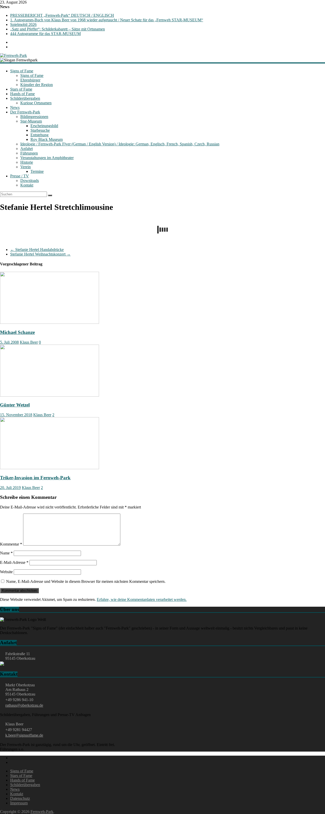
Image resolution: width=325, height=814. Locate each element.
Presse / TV (19, 176)
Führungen (29, 153)
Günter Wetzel (15, 405)
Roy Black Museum (46, 139)
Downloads (29, 180)
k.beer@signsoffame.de (24, 735)
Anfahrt (26, 148)
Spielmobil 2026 (23, 24)
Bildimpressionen (34, 116)
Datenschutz (20, 798)
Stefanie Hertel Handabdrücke (37, 249)
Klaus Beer (29, 342)
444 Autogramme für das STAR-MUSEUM (45, 33)
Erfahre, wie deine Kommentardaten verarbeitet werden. (142, 599)
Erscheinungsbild (44, 126)
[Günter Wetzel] (49, 395)
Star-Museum (31, 121)
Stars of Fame (21, 89)
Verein (25, 167)
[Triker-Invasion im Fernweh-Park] (49, 468)
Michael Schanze (17, 332)
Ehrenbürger (30, 80)
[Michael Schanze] (49, 322)
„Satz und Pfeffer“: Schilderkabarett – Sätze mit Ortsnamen (57, 29)
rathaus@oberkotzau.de (24, 705)
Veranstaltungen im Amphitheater (47, 158)
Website (6, 572)
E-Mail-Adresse (14, 562)
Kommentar (11, 544)
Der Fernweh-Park (25, 112)
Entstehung (39, 135)
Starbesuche (40, 130)
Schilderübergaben (25, 98)
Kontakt (26, 185)
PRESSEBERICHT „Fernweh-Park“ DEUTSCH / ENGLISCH (62, 15)
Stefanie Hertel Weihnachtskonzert (40, 254)
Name (6, 553)
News (15, 107)
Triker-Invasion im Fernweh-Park (35, 477)
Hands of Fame (22, 94)
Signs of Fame (21, 71)
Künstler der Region (36, 84)
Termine (37, 171)
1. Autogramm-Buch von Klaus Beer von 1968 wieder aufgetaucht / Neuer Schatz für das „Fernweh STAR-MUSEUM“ (106, 20)
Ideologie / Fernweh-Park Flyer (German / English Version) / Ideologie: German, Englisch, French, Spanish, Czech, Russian (119, 144)
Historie (26, 162)
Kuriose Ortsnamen (36, 103)
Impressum (19, 803)
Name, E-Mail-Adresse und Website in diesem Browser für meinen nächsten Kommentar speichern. (86, 581)
